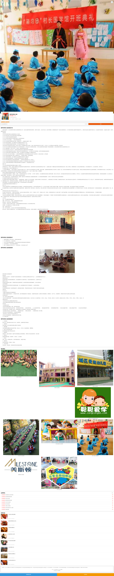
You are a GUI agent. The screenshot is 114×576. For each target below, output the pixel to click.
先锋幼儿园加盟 (6, 505)
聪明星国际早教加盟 (7, 500)
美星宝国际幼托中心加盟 (7, 507)
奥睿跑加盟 (5, 509)
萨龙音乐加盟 (6, 498)
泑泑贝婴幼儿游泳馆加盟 (7, 494)
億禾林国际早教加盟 (7, 496)
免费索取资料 (28, 574)
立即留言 (85, 574)
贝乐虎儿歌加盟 (6, 502)
